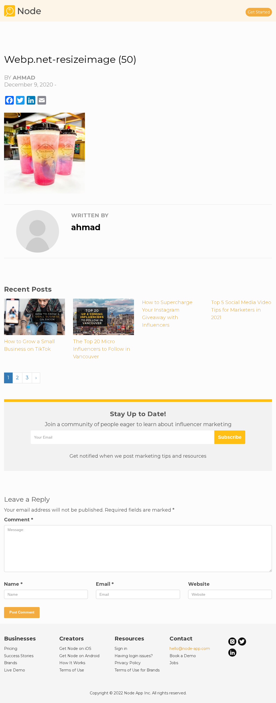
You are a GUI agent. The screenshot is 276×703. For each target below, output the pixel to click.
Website (199, 584)
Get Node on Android (79, 655)
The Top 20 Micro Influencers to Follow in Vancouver (101, 349)
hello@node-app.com (190, 648)
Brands (10, 662)
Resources (129, 638)
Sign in (121, 648)
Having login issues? (134, 655)
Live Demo (14, 670)
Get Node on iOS (75, 648)
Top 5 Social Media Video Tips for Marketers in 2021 (241, 310)
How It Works (72, 662)
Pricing (10, 648)
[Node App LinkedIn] (232, 652)
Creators (71, 638)
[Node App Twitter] (242, 641)
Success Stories (18, 655)
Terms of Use (71, 670)
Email (105, 584)
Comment (18, 520)
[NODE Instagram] (232, 641)
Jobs (174, 662)
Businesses (20, 638)
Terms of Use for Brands (137, 670)
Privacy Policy (128, 662)
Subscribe (230, 437)
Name (13, 584)
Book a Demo (183, 655)
